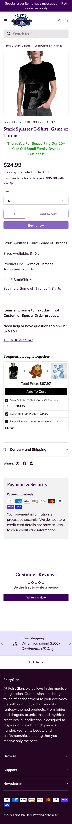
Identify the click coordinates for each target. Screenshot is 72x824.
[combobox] (36, 34)
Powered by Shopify (45, 814)
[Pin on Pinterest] (31, 463)
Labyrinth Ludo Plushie (24, 414)
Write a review (36, 597)
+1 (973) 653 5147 (18, 340)
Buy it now (36, 225)
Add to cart (48, 214)
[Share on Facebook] (24, 463)
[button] (66, 20)
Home (7, 45)
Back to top (36, 662)
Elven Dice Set (18, 421)
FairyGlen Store (22, 814)
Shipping (9, 172)
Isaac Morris (12, 122)
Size (6, 192)
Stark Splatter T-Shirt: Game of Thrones (38, 45)
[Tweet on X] (17, 463)
